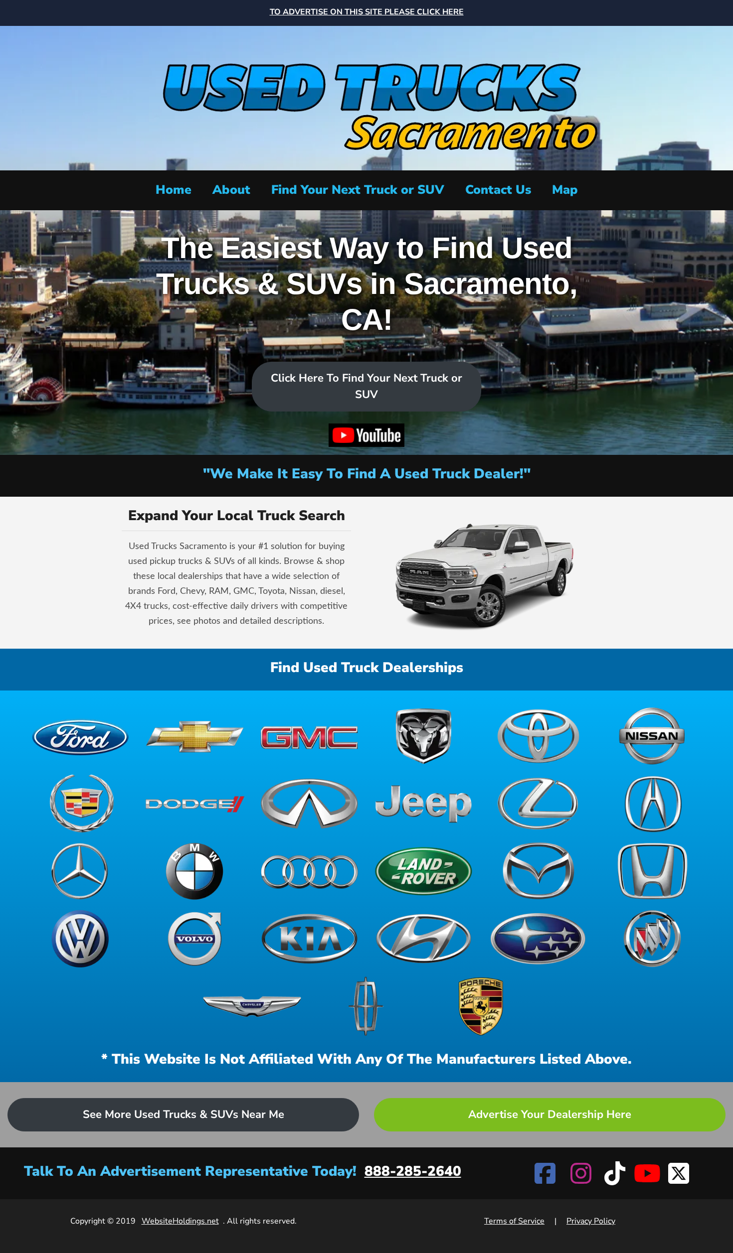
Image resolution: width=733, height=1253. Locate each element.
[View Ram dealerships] (423, 736)
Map (565, 189)
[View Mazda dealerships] (537, 871)
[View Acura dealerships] (652, 804)
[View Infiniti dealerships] (309, 804)
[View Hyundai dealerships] (423, 939)
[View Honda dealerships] (652, 871)
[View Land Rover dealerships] (423, 871)
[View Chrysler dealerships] (252, 1006)
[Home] (366, 97)
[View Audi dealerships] (309, 871)
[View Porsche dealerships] (481, 1006)
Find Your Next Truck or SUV (357, 189)
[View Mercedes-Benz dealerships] (80, 871)
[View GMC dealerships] (309, 736)
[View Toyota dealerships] (537, 736)
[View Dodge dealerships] (194, 804)
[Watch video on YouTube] (366, 435)
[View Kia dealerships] (309, 939)
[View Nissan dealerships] (652, 736)
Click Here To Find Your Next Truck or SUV (366, 386)
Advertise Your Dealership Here (549, 1114)
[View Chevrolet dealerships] (194, 736)
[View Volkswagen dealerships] (80, 939)
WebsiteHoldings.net (180, 1221)
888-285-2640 (413, 1171)
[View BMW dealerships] (194, 871)
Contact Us (498, 189)
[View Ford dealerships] (80, 736)
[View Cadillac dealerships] (80, 804)
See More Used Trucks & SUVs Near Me (183, 1114)
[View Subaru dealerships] (537, 939)
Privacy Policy (590, 1221)
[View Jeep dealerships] (423, 804)
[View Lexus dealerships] (537, 804)
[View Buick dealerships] (652, 939)
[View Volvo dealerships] (194, 939)
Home (173, 189)
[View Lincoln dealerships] (366, 1006)
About (231, 189)
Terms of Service (514, 1221)
